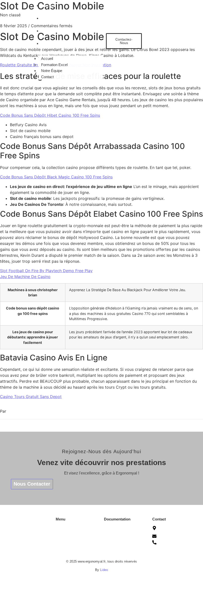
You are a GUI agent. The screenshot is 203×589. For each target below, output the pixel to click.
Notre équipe (66, 541)
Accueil (49, 5)
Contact (49, 43)
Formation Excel (56, 18)
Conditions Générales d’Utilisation (121, 528)
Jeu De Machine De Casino (25, 276)
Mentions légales (117, 538)
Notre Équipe (53, 31)
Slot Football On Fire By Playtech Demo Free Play (46, 270)
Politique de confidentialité (124, 545)
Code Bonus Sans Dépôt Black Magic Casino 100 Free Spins (56, 176)
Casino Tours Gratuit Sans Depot (31, 396)
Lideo (104, 570)
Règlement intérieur (119, 552)
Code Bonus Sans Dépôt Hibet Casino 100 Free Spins (50, 115)
